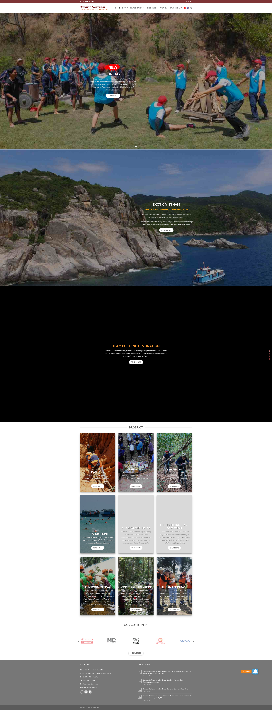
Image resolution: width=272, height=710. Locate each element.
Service (133, 8)
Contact (178, 8)
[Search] (191, 8)
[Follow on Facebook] (186, 1)
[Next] (264, 80)
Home (117, 8)
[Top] (269, 351)
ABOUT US (124, 8)
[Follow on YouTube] (190, 1)
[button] (255, 671)
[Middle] (269, 356)
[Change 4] (269, 359)
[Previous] (8, 80)
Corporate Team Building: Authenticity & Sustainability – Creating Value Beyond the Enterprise (167, 672)
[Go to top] (268, 707)
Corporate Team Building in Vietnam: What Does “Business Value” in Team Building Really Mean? (167, 697)
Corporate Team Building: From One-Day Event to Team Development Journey (163, 681)
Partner (163, 8)
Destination (152, 8)
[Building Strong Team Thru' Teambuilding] (94, 8)
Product (140, 8)
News (172, 8)
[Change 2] (269, 353)
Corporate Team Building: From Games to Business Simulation (165, 689)
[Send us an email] (188, 1)
